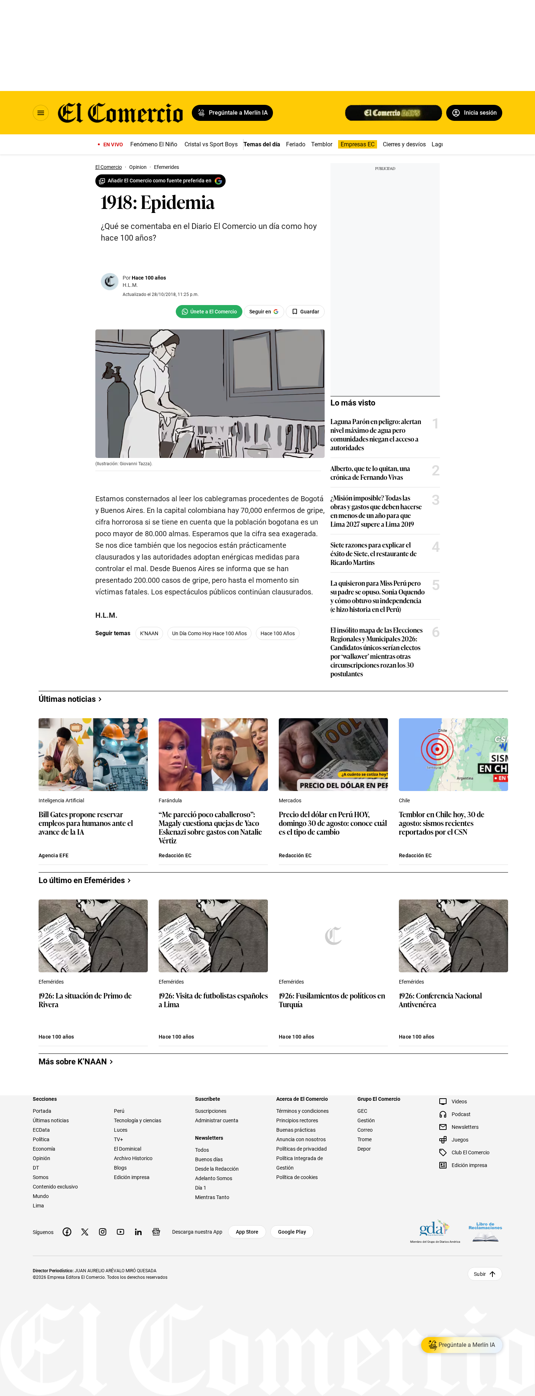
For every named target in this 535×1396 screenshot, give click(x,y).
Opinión (41, 1158)
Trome (364, 1139)
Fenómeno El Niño (153, 144)
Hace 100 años (149, 278)
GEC (362, 1111)
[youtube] (120, 1231)
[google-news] (156, 1231)
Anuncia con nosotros (301, 1139)
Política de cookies (297, 1177)
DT (36, 1168)
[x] (84, 1231)
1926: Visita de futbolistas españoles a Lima (213, 1000)
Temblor (321, 144)
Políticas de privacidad (301, 1149)
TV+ (118, 1139)
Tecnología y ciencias (137, 1120)
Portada (42, 1111)
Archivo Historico (133, 1158)
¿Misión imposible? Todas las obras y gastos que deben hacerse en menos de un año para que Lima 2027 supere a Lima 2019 (376, 510)
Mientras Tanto (212, 1197)
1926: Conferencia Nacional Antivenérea (440, 1000)
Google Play (292, 1232)
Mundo (41, 1196)
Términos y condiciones (302, 1111)
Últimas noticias (51, 1120)
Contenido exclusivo (55, 1187)
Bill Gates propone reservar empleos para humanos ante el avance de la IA (86, 823)
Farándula (170, 800)
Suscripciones (210, 1111)
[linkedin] (138, 1231)
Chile (404, 800)
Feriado (295, 144)
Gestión (366, 1120)
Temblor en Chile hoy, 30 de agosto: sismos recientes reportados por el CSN (441, 823)
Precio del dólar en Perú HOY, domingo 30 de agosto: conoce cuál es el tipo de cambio (333, 823)
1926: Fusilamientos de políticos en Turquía (332, 1000)
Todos (202, 1150)
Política (41, 1139)
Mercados (290, 800)
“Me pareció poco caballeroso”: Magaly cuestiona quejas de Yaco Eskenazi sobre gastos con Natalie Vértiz (210, 827)
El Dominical (127, 1149)
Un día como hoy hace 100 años (209, 633)
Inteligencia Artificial (61, 800)
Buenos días (209, 1159)
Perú (119, 1111)
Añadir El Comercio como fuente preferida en (159, 180)
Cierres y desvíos (404, 144)
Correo (365, 1130)
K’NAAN (149, 633)
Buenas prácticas (296, 1130)
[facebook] (67, 1231)
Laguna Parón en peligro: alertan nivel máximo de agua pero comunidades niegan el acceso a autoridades (375, 434)
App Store (247, 1232)
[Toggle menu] (41, 113)
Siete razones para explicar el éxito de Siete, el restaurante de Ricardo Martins (373, 553)
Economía (44, 1149)
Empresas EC (357, 144)
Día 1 (200, 1188)
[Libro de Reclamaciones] (485, 1232)
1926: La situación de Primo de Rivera (85, 1000)
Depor (364, 1149)
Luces (120, 1130)
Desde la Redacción (217, 1169)
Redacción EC (175, 855)
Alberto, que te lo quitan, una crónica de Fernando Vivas (370, 472)
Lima (38, 1206)
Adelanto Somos (213, 1178)
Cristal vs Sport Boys (211, 144)
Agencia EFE (53, 855)
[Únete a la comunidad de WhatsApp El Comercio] (209, 311)
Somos (40, 1177)
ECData (41, 1130)
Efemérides (51, 982)
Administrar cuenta (216, 1120)
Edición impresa (132, 1177)
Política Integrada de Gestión (299, 1163)
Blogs (120, 1168)
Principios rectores (297, 1120)
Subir (480, 1274)
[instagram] (102, 1231)
